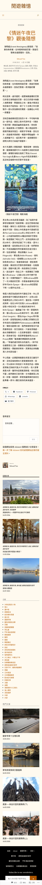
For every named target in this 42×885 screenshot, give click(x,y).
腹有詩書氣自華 (9, 622)
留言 (33, 439)
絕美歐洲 (6, 507)
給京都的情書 (9, 614)
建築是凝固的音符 (28, 585)
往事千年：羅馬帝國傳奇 (13, 667)
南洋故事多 (8, 652)
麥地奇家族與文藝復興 (12, 770)
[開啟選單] (3, 15)
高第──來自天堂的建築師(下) (15, 804)
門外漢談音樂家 (9, 632)
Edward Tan (21, 59)
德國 (6, 670)
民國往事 (7, 680)
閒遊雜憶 (21, 6)
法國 (5, 71)
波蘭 (6, 685)
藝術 (26, 66)
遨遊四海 (13, 507)
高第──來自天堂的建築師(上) (15, 838)
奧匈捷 (19, 585)
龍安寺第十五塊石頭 (11, 736)
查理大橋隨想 (7, 588)
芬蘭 (6, 625)
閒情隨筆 (21, 25)
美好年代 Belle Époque (17, 66)
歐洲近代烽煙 (9, 678)
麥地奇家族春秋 (9, 650)
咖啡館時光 (8, 655)
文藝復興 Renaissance (22, 68)
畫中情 (6, 609)
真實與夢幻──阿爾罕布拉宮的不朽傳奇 (16, 512)
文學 (31, 68)
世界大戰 (16, 71)
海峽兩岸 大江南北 (10, 688)
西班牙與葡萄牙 (22, 507)
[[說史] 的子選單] (34, 850)
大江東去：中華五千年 (12, 657)
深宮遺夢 (13, 510)
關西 (6, 637)
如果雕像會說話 (9, 662)
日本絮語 (7, 673)
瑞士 (6, 607)
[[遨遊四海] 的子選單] (27, 850)
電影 (30, 66)
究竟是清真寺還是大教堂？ (12, 552)
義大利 (6, 617)
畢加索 (6, 66)
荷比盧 (6, 630)
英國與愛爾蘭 (9, 627)
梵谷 (35, 68)
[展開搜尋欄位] (38, 15)
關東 (6, 640)
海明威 (9, 71)
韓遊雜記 (7, 642)
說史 (29, 507)
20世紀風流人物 (9, 604)
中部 (6, 695)
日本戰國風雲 (9, 675)
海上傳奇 (7, 690)
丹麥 (6, 698)
